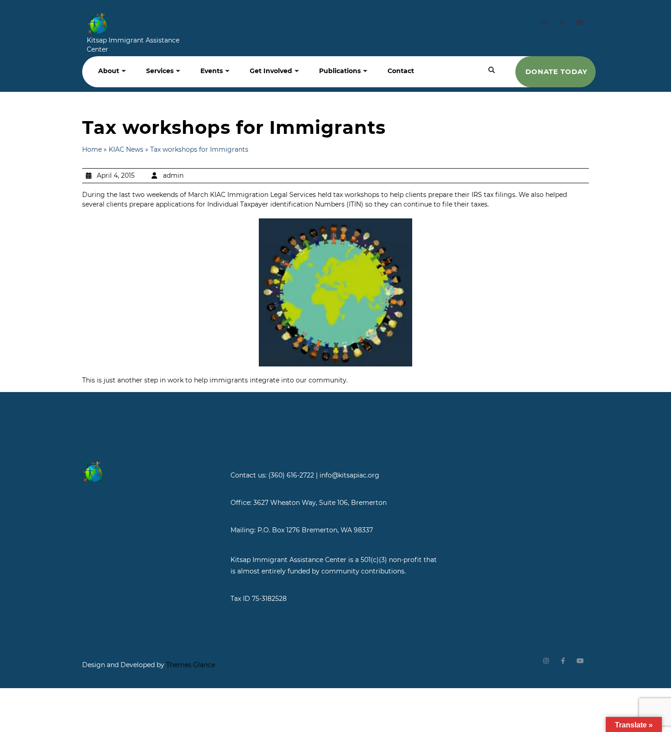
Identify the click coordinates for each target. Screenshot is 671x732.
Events (211, 71)
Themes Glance (189, 665)
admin (173, 175)
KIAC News (126, 149)
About (108, 71)
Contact (401, 71)
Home (92, 149)
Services (159, 71)
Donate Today (556, 71)
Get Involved (271, 71)
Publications (340, 71)
